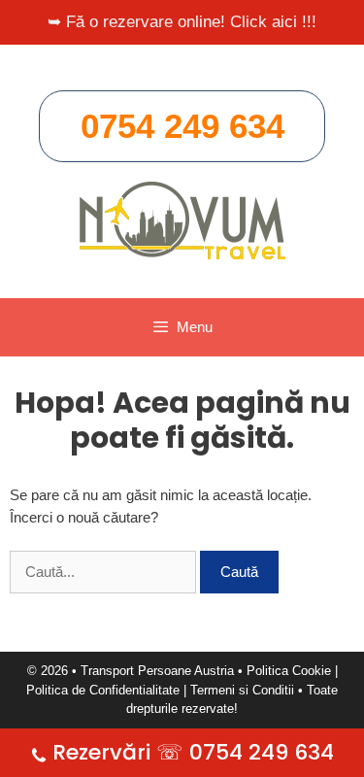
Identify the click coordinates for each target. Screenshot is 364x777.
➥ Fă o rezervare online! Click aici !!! (182, 22)
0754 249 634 (182, 126)
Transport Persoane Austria (157, 670)
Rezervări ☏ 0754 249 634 (193, 752)
